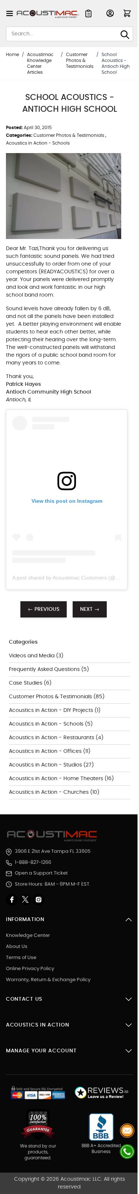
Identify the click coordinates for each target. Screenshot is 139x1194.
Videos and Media (32, 655)
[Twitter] (26, 900)
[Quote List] (88, 13)
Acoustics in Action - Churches (49, 792)
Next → (89, 609)
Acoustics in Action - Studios (46, 765)
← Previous (43, 609)
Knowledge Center (28, 935)
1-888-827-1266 (33, 862)
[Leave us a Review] (101, 1092)
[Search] (125, 35)
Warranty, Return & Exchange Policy (48, 979)
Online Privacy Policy (30, 968)
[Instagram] (38, 900)
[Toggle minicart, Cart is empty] (127, 13)
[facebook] (12, 900)
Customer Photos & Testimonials (79, 60)
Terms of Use (21, 957)
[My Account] (110, 13)
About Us (16, 946)
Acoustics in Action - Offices (46, 751)
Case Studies (26, 683)
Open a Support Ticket (41, 873)
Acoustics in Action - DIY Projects (52, 710)
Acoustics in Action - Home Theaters (57, 778)
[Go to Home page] (48, 14)
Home (12, 54)
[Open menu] (9, 13)
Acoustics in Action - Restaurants (52, 737)
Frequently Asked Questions (45, 669)
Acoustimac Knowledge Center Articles (40, 63)
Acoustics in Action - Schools (38, 143)
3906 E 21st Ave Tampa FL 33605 (52, 851)
